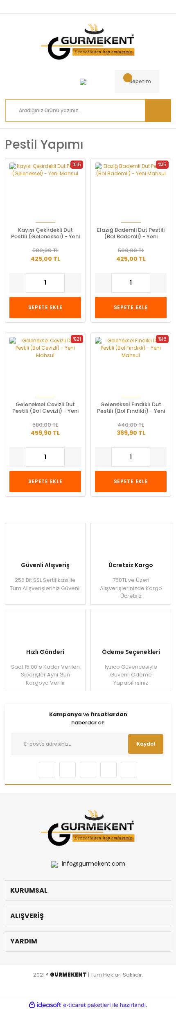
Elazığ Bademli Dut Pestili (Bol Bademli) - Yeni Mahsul (131, 233)
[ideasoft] (45, 1005)
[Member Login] (83, 81)
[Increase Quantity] (73, 283)
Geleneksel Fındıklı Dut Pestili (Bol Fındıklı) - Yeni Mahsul (131, 407)
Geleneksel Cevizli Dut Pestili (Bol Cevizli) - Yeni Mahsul (45, 407)
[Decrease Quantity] (17, 283)
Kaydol (146, 743)
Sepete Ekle (45, 307)
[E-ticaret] (87, 1005)
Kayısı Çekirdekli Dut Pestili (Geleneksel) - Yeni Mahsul (45, 233)
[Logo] (88, 41)
